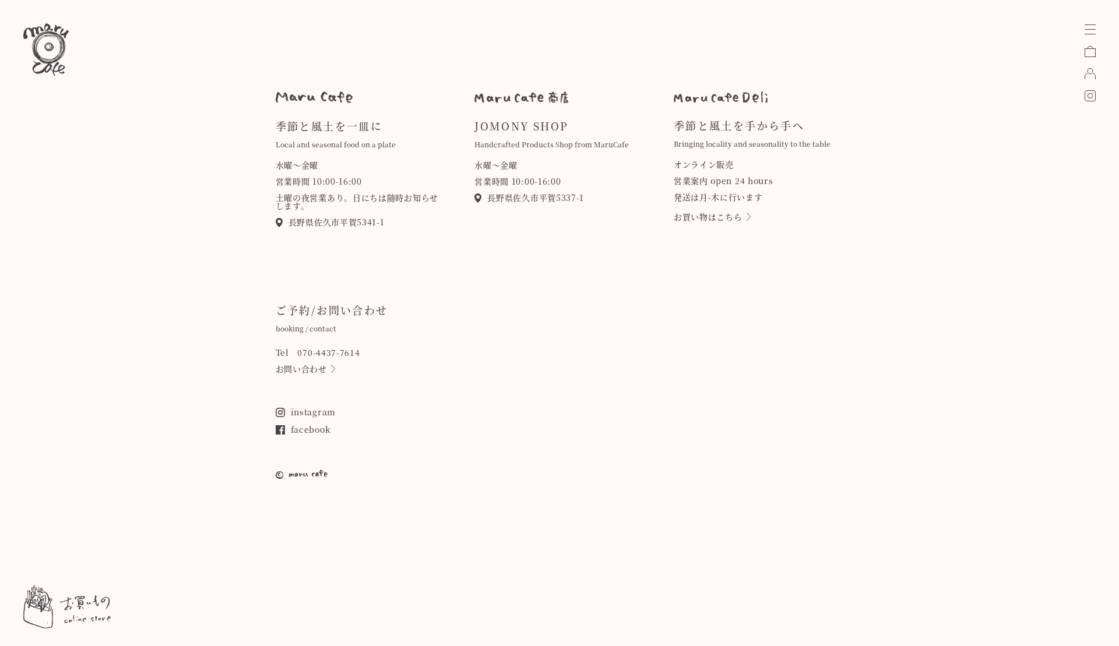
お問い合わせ (301, 369)
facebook (311, 429)
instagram (313, 412)
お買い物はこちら (708, 217)
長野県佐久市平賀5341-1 (336, 222)
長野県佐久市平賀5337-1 (535, 197)
